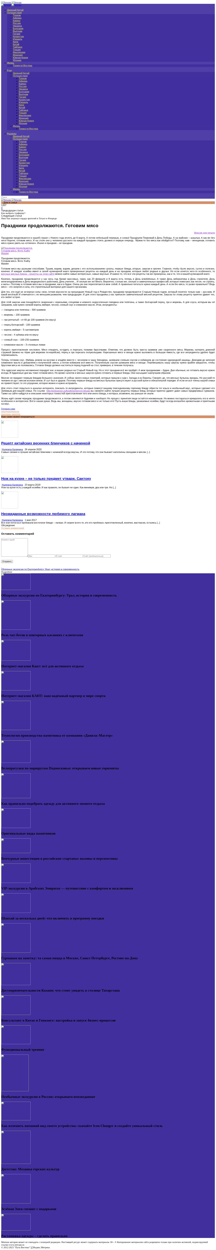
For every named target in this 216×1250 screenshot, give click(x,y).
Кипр (15, 42)
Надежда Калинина (12, 449)
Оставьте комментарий (12, 528)
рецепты (15, 411)
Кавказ (16, 20)
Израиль (17, 39)
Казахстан (18, 36)
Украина (17, 26)
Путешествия (14, 12)
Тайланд (17, 47)
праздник (6, 411)
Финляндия (19, 52)
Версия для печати (204, 233)
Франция (18, 55)
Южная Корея (20, 57)
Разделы (11, 133)
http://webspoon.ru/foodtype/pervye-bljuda (68, 391)
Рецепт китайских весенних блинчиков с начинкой (45, 443)
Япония (17, 60)
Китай (16, 44)
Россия (17, 23)
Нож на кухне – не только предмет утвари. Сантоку (46, 478)
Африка (17, 18)
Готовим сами (8, 409)
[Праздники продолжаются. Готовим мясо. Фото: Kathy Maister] (18, 253)
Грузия (16, 34)
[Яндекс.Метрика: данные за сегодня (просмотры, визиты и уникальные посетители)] (40, 1247)
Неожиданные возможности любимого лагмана (43, 514)
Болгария (18, 28)
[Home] (11, 5)
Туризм (17, 15)
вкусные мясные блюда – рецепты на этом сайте (28, 274)
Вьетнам (17, 31)
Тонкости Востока (22, 65)
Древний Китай (15, 10)
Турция (17, 49)
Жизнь (10, 63)
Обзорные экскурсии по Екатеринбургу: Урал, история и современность (40, 569)
